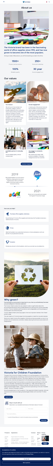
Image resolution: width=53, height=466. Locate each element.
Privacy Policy (15, 417)
